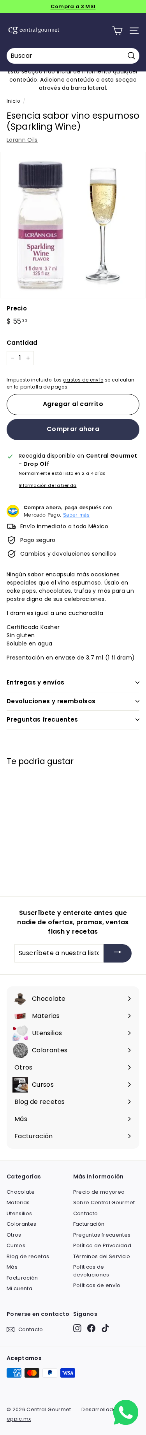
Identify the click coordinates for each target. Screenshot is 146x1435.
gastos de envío (83, 380)
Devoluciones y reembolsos (51, 701)
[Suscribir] (118, 953)
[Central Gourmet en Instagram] (77, 1328)
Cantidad (22, 343)
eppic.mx (19, 1419)
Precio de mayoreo (99, 1192)
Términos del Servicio (101, 1256)
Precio (17, 308)
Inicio (13, 101)
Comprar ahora (73, 428)
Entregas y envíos (35, 682)
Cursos (16, 1245)
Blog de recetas (28, 1256)
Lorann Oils (22, 140)
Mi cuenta (19, 1288)
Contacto (85, 1213)
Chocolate (21, 1192)
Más (12, 1267)
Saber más (76, 515)
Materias (18, 1202)
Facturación (22, 1278)
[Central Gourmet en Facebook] (91, 1328)
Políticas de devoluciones (91, 1270)
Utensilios (19, 1213)
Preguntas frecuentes (42, 719)
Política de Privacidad (102, 1245)
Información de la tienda (47, 485)
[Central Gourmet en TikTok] (105, 1328)
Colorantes (22, 1224)
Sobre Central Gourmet (104, 1202)
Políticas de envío (97, 1285)
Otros (14, 1235)
